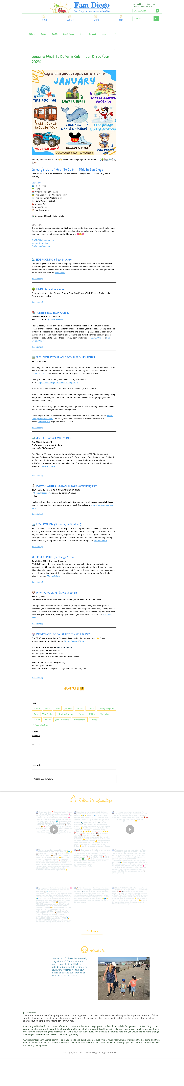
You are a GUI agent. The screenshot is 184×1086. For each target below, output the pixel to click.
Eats (81, 34)
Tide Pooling (48, 714)
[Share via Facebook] (33, 744)
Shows (79, 708)
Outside (54, 34)
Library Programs (106, 708)
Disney (36, 719)
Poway (47, 719)
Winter (36, 708)
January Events (62, 719)
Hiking (92, 714)
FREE (47, 708)
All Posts (32, 34)
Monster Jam (80, 719)
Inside (43, 34)
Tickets (90, 708)
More (103, 34)
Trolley (94, 719)
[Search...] (156, 18)
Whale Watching (40, 725)
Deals (57, 708)
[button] (115, 34)
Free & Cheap (68, 34)
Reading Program (66, 714)
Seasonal (92, 34)
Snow (81, 714)
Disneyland (105, 714)
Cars (35, 714)
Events (35, 732)
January (68, 708)
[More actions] (114, 49)
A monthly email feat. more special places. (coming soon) (144, 6)
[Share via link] (40, 744)
